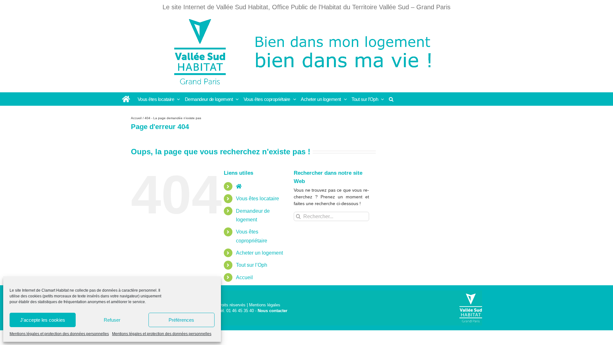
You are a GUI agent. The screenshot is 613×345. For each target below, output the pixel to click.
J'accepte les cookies (42, 320)
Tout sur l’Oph (251, 265)
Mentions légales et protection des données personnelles (59, 334)
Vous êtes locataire (257, 198)
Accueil (244, 277)
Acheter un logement (259, 253)
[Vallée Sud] (470, 308)
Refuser (112, 320)
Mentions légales (264, 305)
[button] (391, 99)
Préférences (181, 320)
